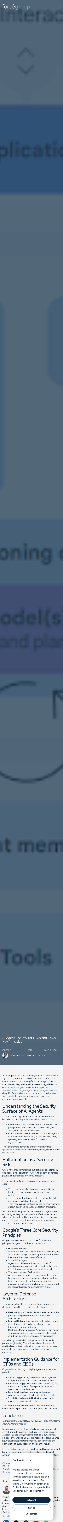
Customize (31, 1513)
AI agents (23, 1119)
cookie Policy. (37, 1491)
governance (8, 1149)
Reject (31, 1507)
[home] (16, 7)
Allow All (31, 1500)
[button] (59, 7)
